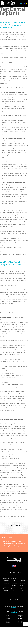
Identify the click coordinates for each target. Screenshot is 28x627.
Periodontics (22, 580)
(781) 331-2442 (14, 612)
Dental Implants (14, 582)
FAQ (6, 585)
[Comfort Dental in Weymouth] (8, 3)
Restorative (14, 585)
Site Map (6, 590)
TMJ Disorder (22, 588)
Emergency (14, 587)
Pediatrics (22, 585)
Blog (22, 590)
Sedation (22, 587)
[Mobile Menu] (21, 3)
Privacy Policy (6, 587)
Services (14, 578)
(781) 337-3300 (14, 607)
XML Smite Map (6, 588)
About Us (6, 578)
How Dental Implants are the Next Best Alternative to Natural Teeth (12, 25)
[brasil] (24, 3)
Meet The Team (6, 580)
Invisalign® (14, 580)
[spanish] (26, 3)
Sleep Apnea (14, 583)
